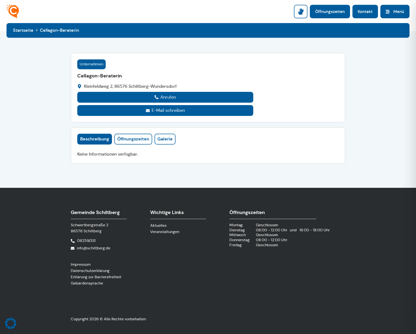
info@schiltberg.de (93, 248)
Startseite (23, 30)
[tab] (94, 139)
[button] (10, 323)
